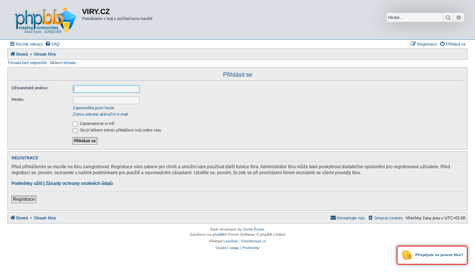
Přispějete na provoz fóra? (438, 255)
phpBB (219, 234)
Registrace (24, 199)
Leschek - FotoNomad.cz (244, 241)
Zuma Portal (253, 229)
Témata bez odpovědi (26, 62)
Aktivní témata (63, 62)
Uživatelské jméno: (30, 88)
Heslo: (18, 99)
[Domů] (45, 19)
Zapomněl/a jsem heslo (93, 108)
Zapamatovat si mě (96, 123)
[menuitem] (52, 44)
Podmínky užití (27, 183)
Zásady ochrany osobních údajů (79, 183)
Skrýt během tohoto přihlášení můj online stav (120, 130)
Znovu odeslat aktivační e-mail (100, 114)
